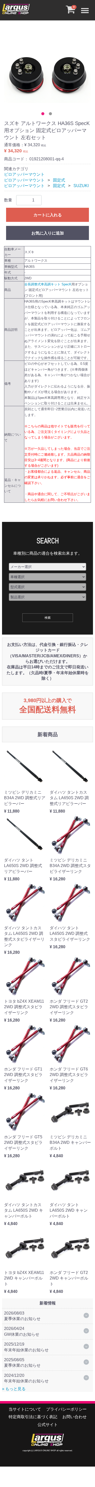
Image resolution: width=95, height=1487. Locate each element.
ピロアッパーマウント (24, 174)
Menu (86, 6)
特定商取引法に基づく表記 (33, 1417)
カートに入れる (47, 215)
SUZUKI (81, 186)
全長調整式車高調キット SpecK (47, 284)
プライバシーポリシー (66, 1409)
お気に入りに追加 (47, 233)
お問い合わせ (74, 1417)
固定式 (59, 180)
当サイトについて (25, 1409)
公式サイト (47, 1424)
